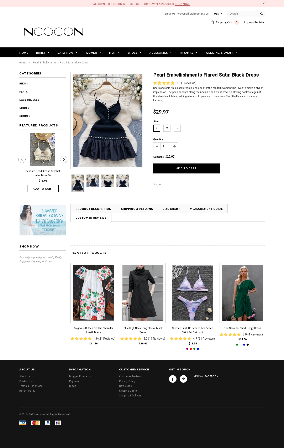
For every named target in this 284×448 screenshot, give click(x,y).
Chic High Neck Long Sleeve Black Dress (143, 330)
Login (247, 22)
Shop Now (182, 3)
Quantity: (158, 139)
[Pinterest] (183, 379)
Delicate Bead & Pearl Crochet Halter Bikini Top (43, 173)
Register (259, 22)
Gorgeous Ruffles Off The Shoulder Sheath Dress (93, 330)
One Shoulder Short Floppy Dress (242, 328)
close (264, 3)
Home (22, 62)
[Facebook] (173, 379)
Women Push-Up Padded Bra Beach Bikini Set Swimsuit (192, 330)
